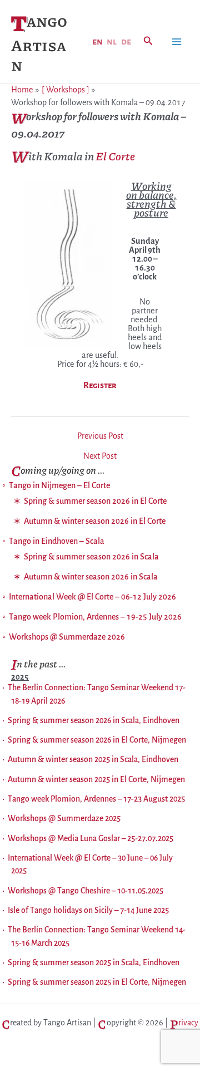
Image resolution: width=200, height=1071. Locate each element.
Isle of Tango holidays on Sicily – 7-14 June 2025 (88, 910)
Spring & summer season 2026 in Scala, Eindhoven (93, 720)
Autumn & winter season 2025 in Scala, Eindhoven (93, 759)
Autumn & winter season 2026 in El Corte (95, 521)
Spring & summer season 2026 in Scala (91, 556)
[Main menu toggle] (176, 42)
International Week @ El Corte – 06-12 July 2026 (92, 596)
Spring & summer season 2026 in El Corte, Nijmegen (97, 739)
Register (100, 385)
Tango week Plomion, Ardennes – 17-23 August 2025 (96, 798)
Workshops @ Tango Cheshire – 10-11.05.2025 (85, 890)
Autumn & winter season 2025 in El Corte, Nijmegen (96, 779)
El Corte (115, 156)
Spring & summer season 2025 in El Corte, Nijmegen (97, 981)
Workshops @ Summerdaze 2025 (64, 818)
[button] (148, 41)
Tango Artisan (39, 42)
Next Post (100, 455)
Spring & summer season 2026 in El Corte (95, 501)
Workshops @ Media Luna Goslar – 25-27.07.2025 (90, 838)
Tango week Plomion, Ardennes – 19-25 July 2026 (95, 616)
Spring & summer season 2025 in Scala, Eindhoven (93, 962)
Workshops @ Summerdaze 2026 (67, 636)
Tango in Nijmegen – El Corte (59, 485)
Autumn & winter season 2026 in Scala (91, 576)
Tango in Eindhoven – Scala (56, 541)
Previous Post (100, 435)
